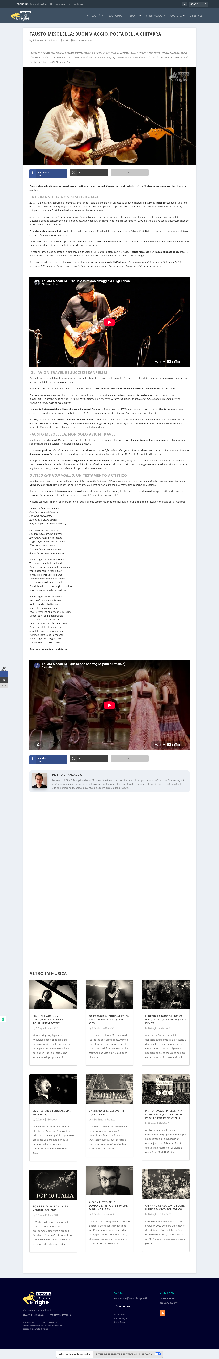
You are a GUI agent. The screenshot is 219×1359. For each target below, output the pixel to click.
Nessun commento (82, 40)
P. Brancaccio (40, 40)
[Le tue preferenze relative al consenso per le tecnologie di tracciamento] (3, 1019)
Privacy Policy (168, 1303)
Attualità (93, 15)
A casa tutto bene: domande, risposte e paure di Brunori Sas (108, 1205)
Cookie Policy (168, 1298)
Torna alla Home (45, 1266)
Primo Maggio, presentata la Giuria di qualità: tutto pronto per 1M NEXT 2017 (164, 1114)
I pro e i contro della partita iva (47, 4)
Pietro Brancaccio (67, 775)
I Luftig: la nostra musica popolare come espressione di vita (165, 1019)
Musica (66, 40)
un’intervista (103, 398)
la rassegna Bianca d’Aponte (82, 216)
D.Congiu (40, 1028)
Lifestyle (196, 15)
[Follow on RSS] (162, 1313)
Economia (115, 15)
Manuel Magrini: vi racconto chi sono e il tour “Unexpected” (49, 1019)
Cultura (176, 15)
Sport (134, 15)
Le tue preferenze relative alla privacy (123, 1354)
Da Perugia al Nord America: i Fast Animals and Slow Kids (109, 1019)
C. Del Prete (97, 1119)
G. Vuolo (96, 1028)
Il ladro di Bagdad (105, 454)
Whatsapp (125, 1306)
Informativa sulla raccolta (74, 1354)
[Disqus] (109, 837)
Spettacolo (154, 15)
